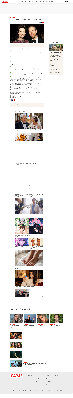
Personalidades (45, 1)
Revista (66, 1)
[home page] (5, 2)
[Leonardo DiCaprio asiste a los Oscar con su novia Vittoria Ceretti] (16, 335)
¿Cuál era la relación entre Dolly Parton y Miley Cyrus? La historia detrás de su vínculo (56, 69)
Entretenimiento (34, 1)
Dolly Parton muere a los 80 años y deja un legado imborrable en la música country (56, 72)
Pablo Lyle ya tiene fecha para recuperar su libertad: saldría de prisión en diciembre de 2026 (56, 326)
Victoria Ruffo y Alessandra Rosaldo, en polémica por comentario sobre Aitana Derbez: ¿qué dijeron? (35, 345)
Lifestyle (21, 1)
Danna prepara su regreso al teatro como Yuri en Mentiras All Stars (43, 326)
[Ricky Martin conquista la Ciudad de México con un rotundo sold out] (16, 354)
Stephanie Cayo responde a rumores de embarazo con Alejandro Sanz (15, 326)
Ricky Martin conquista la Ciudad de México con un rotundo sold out (34, 355)
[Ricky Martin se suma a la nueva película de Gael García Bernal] (30, 318)
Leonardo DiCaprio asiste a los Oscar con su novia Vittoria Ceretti (34, 336)
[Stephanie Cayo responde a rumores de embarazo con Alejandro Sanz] (16, 318)
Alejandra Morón (16, 22)
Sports (40, 1)
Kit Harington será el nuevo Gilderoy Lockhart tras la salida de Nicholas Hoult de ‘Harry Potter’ (56, 56)
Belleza (29, 1)
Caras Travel (51, 1)
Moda (26, 1)
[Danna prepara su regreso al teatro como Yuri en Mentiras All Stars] (43, 318)
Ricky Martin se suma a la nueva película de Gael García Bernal (29, 326)
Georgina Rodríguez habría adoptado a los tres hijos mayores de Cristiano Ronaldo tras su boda (34, 364)
